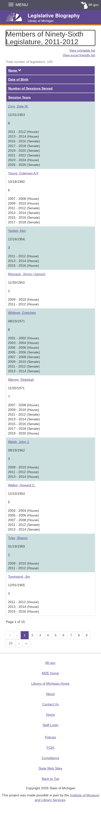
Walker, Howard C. (21, 485)
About (50, 694)
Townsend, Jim (19, 576)
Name (14, 70)
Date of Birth (18, 79)
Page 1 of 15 (15, 622)
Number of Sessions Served (30, 88)
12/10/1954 (16, 493)
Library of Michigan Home (50, 683)
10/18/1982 (16, 182)
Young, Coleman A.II (23, 173)
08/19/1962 (16, 450)
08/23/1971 (16, 321)
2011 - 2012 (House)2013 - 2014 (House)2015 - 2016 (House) (23, 260)
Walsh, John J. (19, 442)
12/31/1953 (16, 115)
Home (50, 714)
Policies (50, 737)
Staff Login (50, 725)
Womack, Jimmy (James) (27, 274)
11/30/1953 (16, 282)
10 (10, 643)
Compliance (50, 758)
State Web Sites (50, 768)
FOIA (50, 747)
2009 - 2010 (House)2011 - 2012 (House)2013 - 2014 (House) (23, 472)
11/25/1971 (16, 388)
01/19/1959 (16, 546)
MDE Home (50, 673)
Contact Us (50, 704)
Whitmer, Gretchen (22, 313)
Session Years (19, 97)
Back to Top (50, 779)
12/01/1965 (16, 585)
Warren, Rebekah (21, 379)
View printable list (82, 50)
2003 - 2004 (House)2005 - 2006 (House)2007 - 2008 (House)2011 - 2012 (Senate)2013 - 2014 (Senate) (24, 520)
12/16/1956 (16, 239)
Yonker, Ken (17, 231)
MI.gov (94, 5)
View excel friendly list (79, 55)
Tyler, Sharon (18, 538)
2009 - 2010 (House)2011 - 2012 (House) (23, 302)
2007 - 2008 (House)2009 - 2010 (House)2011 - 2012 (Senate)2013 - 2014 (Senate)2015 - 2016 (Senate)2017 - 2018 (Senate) (24, 210)
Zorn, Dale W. (18, 106)
